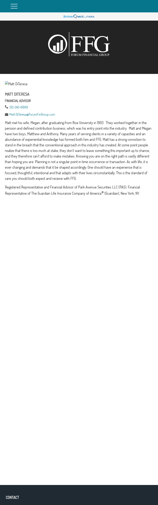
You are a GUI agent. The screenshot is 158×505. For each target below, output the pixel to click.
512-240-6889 (18, 107)
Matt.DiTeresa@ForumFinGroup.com (32, 114)
